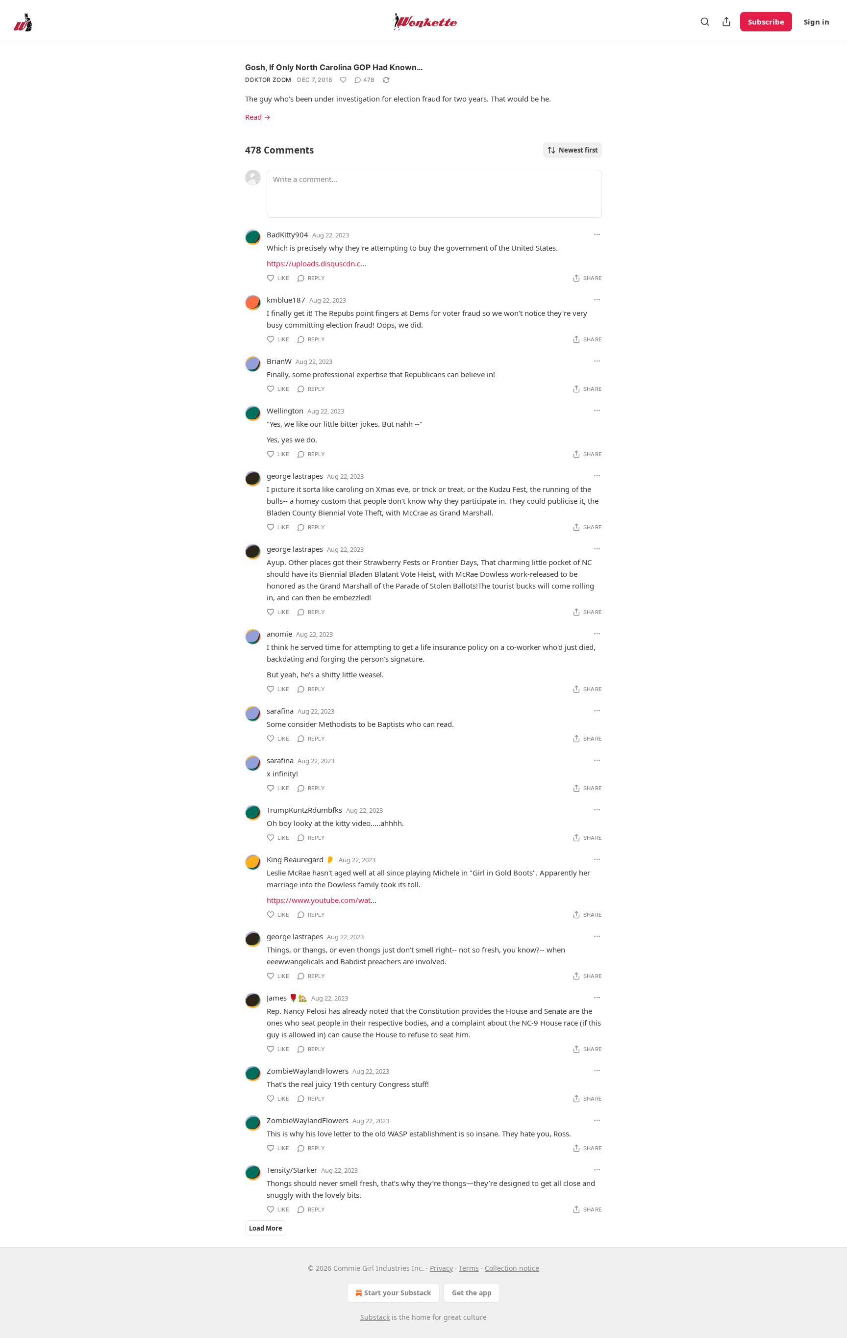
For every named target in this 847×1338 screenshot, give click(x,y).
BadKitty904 (287, 234)
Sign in (816, 21)
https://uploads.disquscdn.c (313, 263)
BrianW (279, 361)
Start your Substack (397, 1292)
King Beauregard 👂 (301, 859)
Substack (375, 1317)
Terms (469, 1268)
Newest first (578, 150)
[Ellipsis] (597, 234)
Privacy (441, 1268)
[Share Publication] (726, 21)
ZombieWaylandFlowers (308, 1071)
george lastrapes (295, 476)
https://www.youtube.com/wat (319, 900)
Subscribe (766, 21)
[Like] (343, 80)
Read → (258, 117)
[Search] (705, 21)
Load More (265, 1228)
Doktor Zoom (268, 79)
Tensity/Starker (292, 1170)
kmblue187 (286, 300)
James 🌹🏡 (287, 998)
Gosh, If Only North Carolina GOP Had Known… (334, 67)
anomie (279, 634)
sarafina (280, 711)
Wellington (285, 410)
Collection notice (512, 1268)
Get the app (472, 1292)
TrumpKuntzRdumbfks (304, 810)
